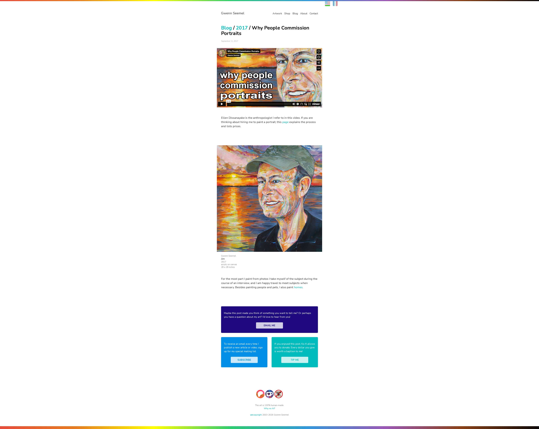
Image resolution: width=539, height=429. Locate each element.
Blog (295, 13)
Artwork (277, 13)
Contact (314, 13)
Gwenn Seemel (232, 13)
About (303, 13)
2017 (242, 28)
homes (298, 287)
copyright (256, 414)
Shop (287, 13)
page (285, 122)
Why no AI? (269, 408)
